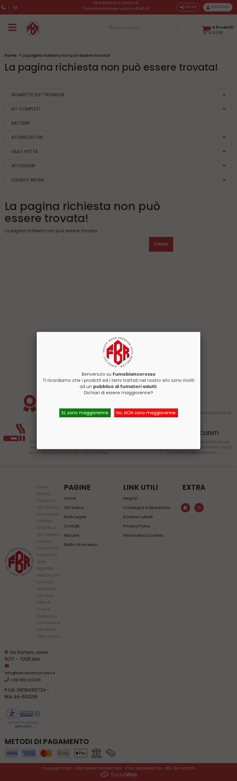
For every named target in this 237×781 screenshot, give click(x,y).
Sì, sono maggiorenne (84, 413)
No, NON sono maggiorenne (146, 413)
